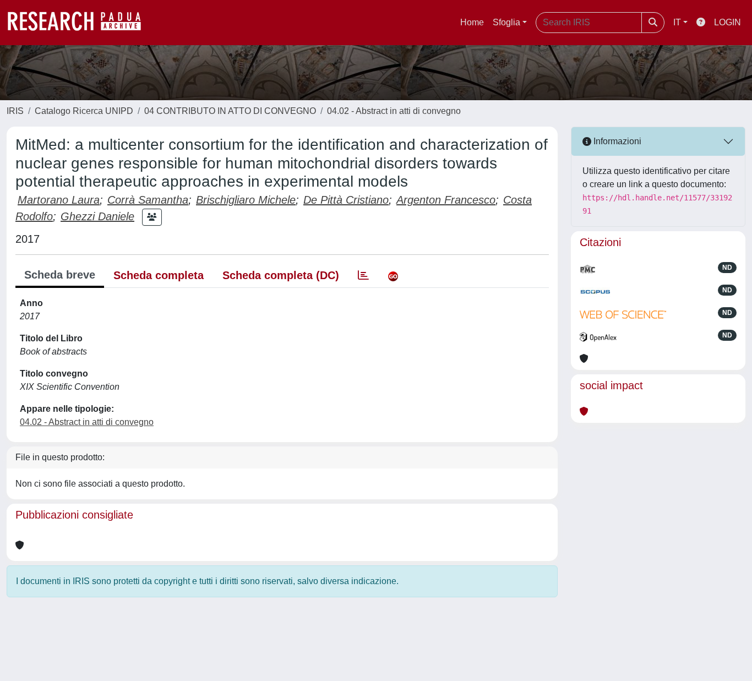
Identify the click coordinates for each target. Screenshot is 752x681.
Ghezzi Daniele (97, 216)
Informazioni (616, 141)
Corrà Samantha (147, 200)
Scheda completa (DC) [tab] (280, 275)
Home (472, 22)
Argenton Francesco (445, 200)
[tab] (363, 275)
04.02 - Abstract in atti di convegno (394, 111)
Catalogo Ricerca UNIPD (84, 111)
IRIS (15, 111)
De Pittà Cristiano (346, 200)
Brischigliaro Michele (246, 200)
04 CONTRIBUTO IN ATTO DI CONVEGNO (230, 111)
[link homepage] (80, 23)
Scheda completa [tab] (158, 275)
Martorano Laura (59, 200)
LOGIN (727, 22)
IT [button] (677, 22)
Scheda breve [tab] (59, 275)
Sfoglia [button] (506, 22)
